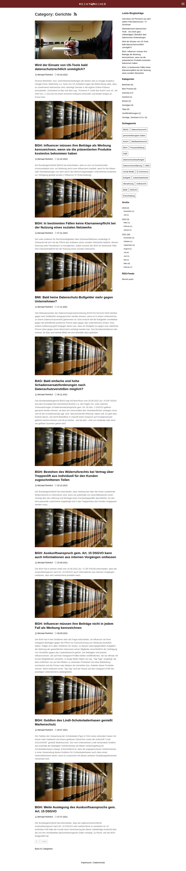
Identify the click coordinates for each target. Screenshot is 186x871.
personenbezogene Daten (134, 135)
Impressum (86, 862)
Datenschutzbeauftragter (133, 160)
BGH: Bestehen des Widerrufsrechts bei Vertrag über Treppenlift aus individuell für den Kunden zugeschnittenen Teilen (74, 476)
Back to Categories (44, 849)
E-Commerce (142, 172)
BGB (125, 190)
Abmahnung (128, 184)
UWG (147, 166)
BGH (125, 148)
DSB (125, 154)
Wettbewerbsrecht (139, 141)
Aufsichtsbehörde (140, 178)
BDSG (126, 129)
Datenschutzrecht (139, 129)
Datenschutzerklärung (132, 166)
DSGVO (133, 190)
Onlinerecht (141, 184)
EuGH (125, 141)
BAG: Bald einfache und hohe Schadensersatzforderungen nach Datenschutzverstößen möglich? (60, 385)
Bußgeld (126, 178)
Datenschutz (99, 862)
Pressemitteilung (137, 148)
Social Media (128, 172)
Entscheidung (129, 196)
